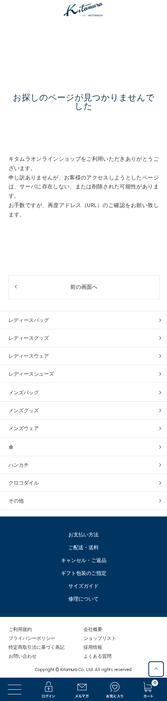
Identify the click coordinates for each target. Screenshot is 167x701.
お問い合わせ (23, 656)
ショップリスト (100, 638)
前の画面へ (83, 287)
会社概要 (93, 629)
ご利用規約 (20, 629)
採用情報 (93, 647)
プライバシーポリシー (32, 638)
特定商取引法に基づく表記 (36, 647)
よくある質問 (97, 656)
